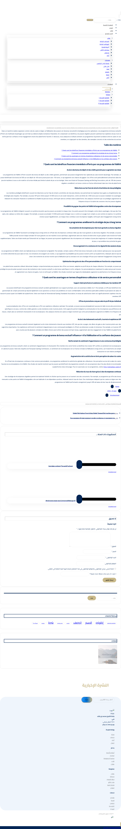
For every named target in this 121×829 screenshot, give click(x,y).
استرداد (112, 755)
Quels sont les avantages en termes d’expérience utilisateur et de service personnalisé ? (89, 156)
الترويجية (111, 806)
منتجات (112, 797)
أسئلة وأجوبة (110, 752)
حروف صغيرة (60, 623)
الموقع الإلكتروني (110, 563)
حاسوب (67, 623)
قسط (112, 800)
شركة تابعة (110, 785)
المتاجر (112, 787)
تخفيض (112, 803)
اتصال (112, 743)
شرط (51, 622)
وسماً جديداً (35, 623)
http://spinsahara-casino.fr (112, 366)
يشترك (86, 699)
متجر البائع (111, 782)
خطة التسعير (110, 779)
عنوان (112, 764)
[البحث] (90, 20)
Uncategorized (114, 395)
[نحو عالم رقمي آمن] (112, 10)
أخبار (113, 740)
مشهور (43, 623)
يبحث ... (118, 19)
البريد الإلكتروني (110, 557)
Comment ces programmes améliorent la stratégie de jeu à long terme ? (94, 153)
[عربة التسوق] (119, 16)
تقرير (112, 761)
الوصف (77, 622)
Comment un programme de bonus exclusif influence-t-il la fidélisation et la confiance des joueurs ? (85, 158)
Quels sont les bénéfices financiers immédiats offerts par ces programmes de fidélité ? (89, 150)
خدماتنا (112, 776)
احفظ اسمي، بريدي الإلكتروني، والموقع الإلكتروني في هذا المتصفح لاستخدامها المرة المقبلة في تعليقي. (81, 568)
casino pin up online (111, 623)
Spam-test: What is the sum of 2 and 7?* (102, 573)
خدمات (112, 737)
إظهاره (100, 622)
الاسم (114, 551)
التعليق (113, 546)
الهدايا (112, 809)
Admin (117, 386)
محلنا (112, 734)
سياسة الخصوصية (109, 758)
